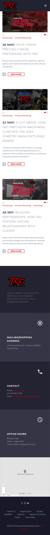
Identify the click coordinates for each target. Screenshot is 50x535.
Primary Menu (45, 5)
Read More (16, 74)
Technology (38, 205)
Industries (21, 514)
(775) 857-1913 (19, 390)
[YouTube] (28, 503)
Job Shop (39, 511)
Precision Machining (23, 38)
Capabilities (8, 514)
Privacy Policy (30, 517)
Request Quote (25, 511)
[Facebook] (22, 503)
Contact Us (11, 511)
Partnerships (7, 38)
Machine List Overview (38, 514)
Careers (17, 517)
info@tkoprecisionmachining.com (26, 396)
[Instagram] (25, 503)
